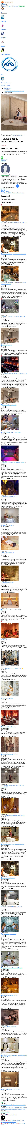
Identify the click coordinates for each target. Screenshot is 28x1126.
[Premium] (1, 205)
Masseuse (12, 1107)
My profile (14, 1123)
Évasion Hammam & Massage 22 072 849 (12, 906)
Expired (17, 192)
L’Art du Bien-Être (6, 639)
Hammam (3, 1107)
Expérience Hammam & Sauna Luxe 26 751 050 (13, 316)
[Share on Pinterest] (4, 190)
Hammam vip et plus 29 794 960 (9, 496)
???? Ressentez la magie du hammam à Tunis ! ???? (14, 254)
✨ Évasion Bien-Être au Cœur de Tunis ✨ (12, 668)
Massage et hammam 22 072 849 (9, 754)
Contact (9, 1105)
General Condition (5, 1112)
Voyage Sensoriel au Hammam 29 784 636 (12, 968)
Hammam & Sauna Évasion (8, 726)
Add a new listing (21, 1105)
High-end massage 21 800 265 (9, 934)
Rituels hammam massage (8, 552)
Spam (2, 192)
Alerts (9, 1123)
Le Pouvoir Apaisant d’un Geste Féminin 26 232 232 (14, 222)
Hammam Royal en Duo (8, 582)
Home (2, 1105)
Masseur (17, 1107)
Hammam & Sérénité (7, 345)
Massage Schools (10, 1109)
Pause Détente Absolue (7, 698)
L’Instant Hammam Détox (8, 525)
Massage (8, 1107)
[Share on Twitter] (2, 190)
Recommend (6, 188)
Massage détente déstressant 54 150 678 (11, 610)
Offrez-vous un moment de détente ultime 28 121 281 (14, 373)
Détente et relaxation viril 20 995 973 (10, 1089)
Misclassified (7, 192)
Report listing (5, 191)
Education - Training (5, 85)
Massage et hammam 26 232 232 (9, 995)
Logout (2, 1124)
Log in (22, 1120)
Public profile (22, 1123)
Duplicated (12, 192)
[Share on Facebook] (1, 190)
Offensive (21, 192)
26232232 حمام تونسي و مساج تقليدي (11, 432)
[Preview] (1, 222)
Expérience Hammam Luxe (8, 878)
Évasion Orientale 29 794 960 (9, 1026)
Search (5, 1105)
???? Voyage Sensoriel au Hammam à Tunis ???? (13, 815)
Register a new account (6, 1122)
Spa (5, 1109)
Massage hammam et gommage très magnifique (13, 844)
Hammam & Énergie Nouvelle (9, 405)
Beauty (20, 1107)
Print (2, 188)
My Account (14, 1105)
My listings (4, 1123)
